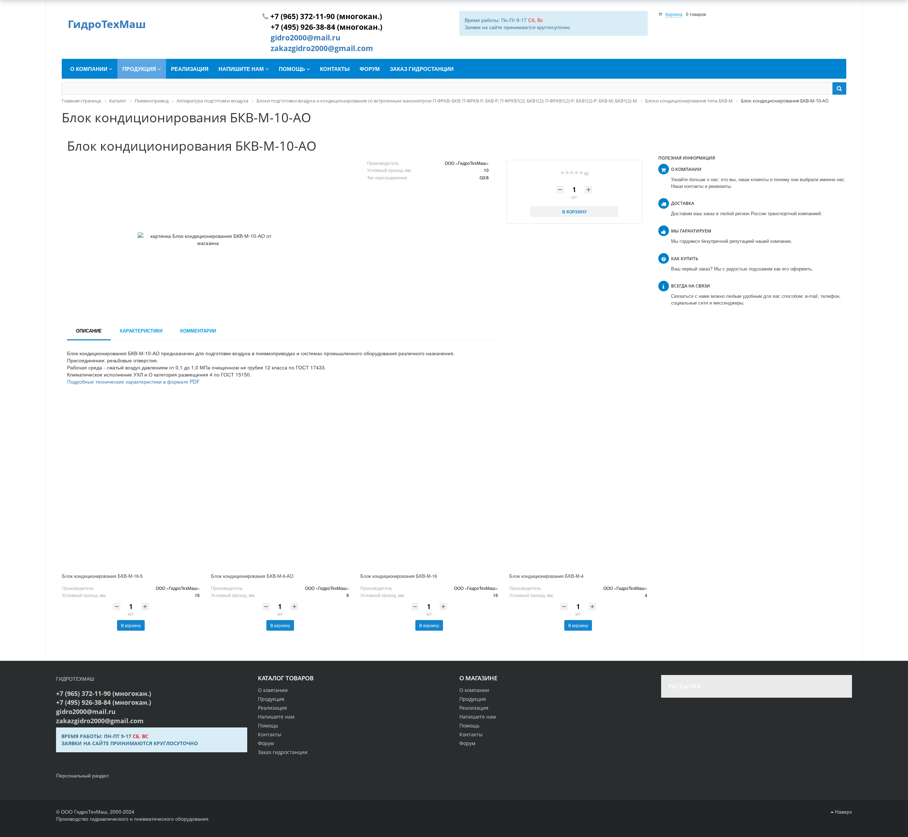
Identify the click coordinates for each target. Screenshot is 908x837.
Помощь (469, 725)
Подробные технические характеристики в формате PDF (133, 381)
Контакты (471, 734)
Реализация (473, 707)
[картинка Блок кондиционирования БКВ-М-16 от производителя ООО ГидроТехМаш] (429, 487)
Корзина (673, 14)
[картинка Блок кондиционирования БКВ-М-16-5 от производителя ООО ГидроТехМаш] (131, 487)
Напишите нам (477, 716)
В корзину (131, 625)
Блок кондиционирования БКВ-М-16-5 (102, 576)
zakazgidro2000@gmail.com (322, 48)
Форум (467, 743)
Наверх (843, 811)
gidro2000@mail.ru (305, 38)
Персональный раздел (82, 775)
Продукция (472, 699)
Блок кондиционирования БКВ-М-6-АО (252, 576)
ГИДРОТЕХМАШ (75, 678)
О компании (474, 690)
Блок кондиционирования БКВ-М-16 (398, 576)
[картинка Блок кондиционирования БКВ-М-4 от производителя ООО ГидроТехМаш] (578, 487)
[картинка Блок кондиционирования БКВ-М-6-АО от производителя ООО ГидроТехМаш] (280, 487)
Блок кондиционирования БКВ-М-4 (546, 576)
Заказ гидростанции (283, 752)
